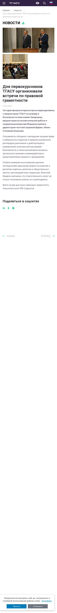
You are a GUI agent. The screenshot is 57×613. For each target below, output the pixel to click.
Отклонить (37, 606)
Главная (6, 10)
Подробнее (46, 601)
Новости (17, 10)
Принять (16, 606)
